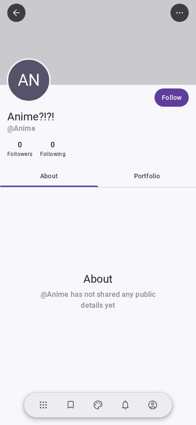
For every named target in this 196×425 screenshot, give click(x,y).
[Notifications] (125, 405)
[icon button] (16, 13)
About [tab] (49, 176)
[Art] (98, 405)
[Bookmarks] (71, 405)
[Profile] (153, 405)
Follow (171, 97)
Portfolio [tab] (147, 176)
